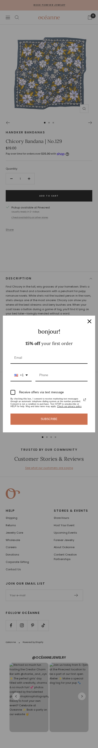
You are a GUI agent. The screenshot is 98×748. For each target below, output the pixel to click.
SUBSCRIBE (49, 419)
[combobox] (21, 375)
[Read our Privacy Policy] (85, 400)
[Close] (89, 321)
